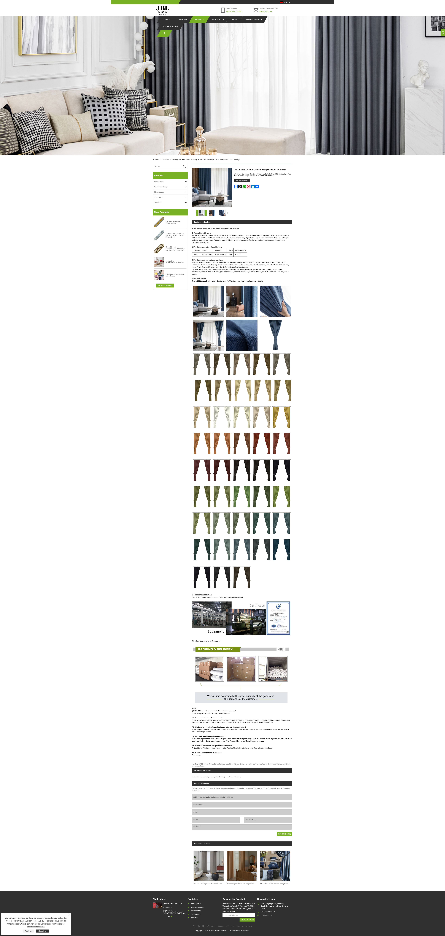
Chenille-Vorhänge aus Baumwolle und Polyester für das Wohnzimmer (209, 884)
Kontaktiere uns (170, 26)
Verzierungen (159, 197)
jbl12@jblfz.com (265, 12)
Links (213, 926)
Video (234, 19)
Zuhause (166, 19)
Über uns (183, 19)
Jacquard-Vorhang (218, 777)
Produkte (199, 19)
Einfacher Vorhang (190, 159)
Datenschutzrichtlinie (36, 927)
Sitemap (221, 926)
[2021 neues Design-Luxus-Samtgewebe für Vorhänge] (201, 213)
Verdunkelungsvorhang (200, 777)
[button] (169, 916)
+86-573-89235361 (234, 12)
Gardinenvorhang (160, 187)
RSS (227, 926)
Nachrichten (218, 19)
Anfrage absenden (253, 19)
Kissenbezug (159, 192)
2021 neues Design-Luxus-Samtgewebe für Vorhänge (220, 159)
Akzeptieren (42, 931)
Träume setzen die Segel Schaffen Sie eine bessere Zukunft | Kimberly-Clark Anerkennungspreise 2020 (173, 904)
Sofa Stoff (157, 202)
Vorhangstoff (176, 159)
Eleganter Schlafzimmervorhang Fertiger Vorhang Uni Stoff (276, 884)
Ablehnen (28, 931)
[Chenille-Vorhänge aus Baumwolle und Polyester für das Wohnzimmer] (208, 865)
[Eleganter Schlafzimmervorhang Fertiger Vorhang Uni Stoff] (275, 865)
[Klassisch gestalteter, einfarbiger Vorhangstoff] (242, 865)
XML (233, 926)
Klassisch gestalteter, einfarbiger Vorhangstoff (243, 884)
